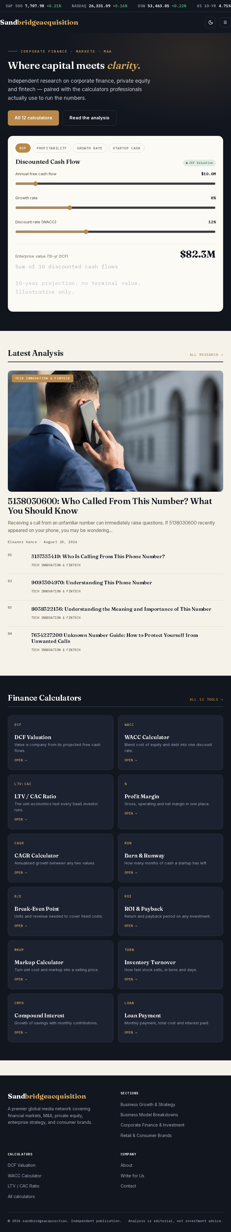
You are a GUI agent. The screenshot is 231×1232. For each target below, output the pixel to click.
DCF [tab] (23, 148)
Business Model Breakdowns (149, 1114)
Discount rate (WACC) (115, 222)
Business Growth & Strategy (148, 1104)
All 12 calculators (33, 118)
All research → (206, 354)
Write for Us (132, 1175)
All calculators (21, 1196)
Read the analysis (89, 118)
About (126, 1165)
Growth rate (115, 197)
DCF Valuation (21, 1165)
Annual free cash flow (115, 173)
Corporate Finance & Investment (152, 1124)
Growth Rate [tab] (90, 148)
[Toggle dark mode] (210, 22)
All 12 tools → (206, 699)
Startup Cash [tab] (126, 148)
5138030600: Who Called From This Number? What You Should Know (110, 506)
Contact (128, 1185)
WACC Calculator (25, 1175)
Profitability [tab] (52, 148)
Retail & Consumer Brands (146, 1135)
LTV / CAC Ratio (23, 1185)
